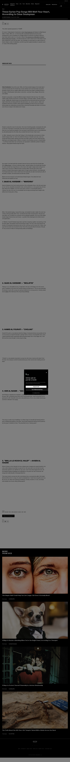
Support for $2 (36, 386)
